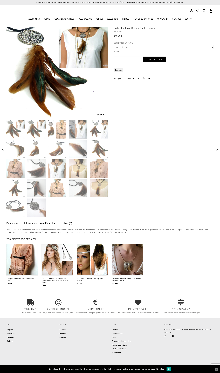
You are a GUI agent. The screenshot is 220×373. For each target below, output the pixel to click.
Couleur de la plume (123, 43)
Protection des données (121, 341)
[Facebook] (166, 336)
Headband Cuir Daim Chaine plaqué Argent (90, 279)
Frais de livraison (119, 349)
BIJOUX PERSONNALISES (63, 19)
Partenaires (116, 353)
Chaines (10, 337)
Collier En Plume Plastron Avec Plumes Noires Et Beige (126, 279)
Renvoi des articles (119, 345)
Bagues (10, 330)
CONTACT (189, 19)
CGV (114, 337)
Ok (169, 369)
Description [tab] (12, 223)
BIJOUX (47, 19)
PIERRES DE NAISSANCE (143, 19)
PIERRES (99, 19)
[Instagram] (170, 336)
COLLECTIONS (112, 19)
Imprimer (118, 70)
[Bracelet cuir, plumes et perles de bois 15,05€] (3, 149)
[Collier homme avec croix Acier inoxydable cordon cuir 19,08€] (217, 149)
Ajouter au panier (154, 59)
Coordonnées (117, 333)
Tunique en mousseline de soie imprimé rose (21, 279)
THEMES (125, 19)
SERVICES (176, 19)
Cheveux (63, 337)
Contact (115, 330)
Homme (62, 333)
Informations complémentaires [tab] (41, 223)
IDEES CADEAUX (85, 19)
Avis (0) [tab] (67, 223)
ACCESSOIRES (34, 19)
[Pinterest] (174, 336)
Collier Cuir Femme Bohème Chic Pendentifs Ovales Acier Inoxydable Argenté (55, 280)
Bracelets (11, 333)
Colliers (10, 341)
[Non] (216, 369)
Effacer (117, 51)
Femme (62, 330)
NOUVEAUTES (163, 19)
